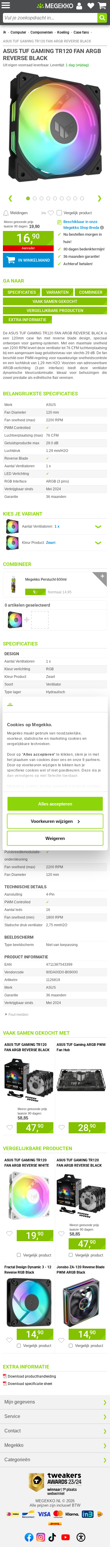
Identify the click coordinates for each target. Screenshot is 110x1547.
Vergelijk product (78, 213)
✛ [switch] (102, 576)
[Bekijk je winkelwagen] (102, 6)
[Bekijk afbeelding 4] (55, 198)
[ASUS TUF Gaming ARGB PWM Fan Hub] (81, 1079)
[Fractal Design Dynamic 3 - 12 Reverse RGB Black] (28, 1301)
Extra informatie (27, 319)
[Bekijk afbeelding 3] (48, 198)
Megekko (13, 1445)
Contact (12, 1430)
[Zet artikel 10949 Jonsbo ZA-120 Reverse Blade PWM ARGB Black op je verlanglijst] (61, 1340)
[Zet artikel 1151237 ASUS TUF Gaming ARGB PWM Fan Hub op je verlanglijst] (62, 1127)
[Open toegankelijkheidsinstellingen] (81, 1537)
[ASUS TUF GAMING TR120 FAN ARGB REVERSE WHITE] (28, 1194)
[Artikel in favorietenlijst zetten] (51, 213)
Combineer (90, 292)
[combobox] (50, 18)
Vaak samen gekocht (55, 301)
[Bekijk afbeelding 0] (28, 198)
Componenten (42, 32)
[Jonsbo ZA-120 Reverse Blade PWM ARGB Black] (81, 1301)
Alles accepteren (55, 803)
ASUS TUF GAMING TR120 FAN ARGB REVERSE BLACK (47, 41)
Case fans (81, 32)
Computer (18, 32)
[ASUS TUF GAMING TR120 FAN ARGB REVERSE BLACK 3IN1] (28, 1079)
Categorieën (17, 1459)
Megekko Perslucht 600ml (46, 579)
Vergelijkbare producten (55, 310)
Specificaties (22, 292)
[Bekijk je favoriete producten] (91, 6)
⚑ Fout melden (16, 1015)
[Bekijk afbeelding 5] (62, 198)
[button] (19, 5)
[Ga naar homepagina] (55, 5)
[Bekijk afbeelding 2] (41, 198)
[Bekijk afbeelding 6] (68, 198)
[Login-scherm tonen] (79, 6)
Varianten (57, 292)
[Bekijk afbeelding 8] (82, 198)
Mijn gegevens (19, 1401)
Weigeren (55, 838)
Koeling (63, 32)
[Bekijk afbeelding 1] (35, 198)
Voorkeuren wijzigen (52, 820)
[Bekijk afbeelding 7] (75, 198)
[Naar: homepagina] (4, 32)
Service (12, 1416)
